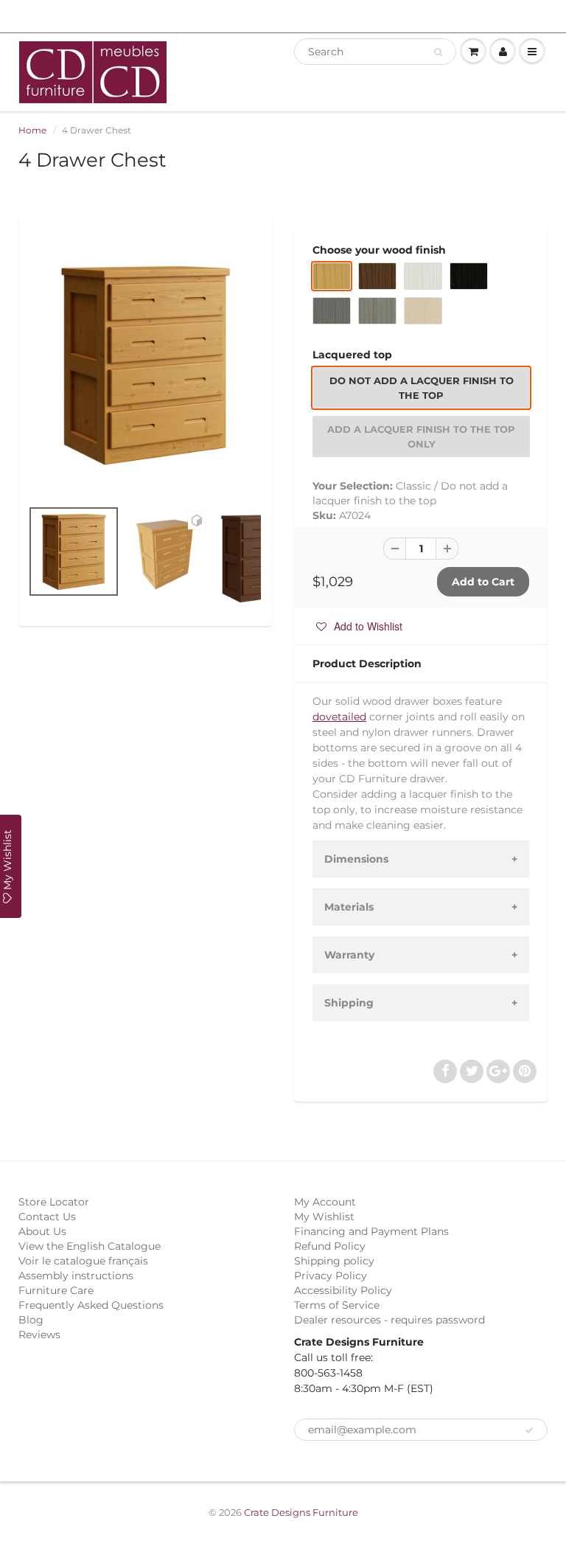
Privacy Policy (330, 1275)
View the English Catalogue (89, 1246)
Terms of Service (337, 1305)
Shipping (349, 1002)
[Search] (438, 52)
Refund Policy (330, 1246)
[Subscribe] (529, 1430)
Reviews (39, 1334)
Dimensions (356, 859)
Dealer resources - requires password (389, 1319)
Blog (30, 1319)
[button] (359, 626)
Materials (349, 907)
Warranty (349, 954)
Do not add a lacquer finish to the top (421, 388)
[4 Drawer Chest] (145, 364)
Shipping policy (334, 1260)
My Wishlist (324, 1216)
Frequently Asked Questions (91, 1305)
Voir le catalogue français (83, 1260)
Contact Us (47, 1216)
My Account (325, 1201)
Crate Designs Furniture (301, 1512)
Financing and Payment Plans (371, 1231)
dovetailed (339, 716)
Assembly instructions (75, 1275)
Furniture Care (56, 1290)
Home (32, 130)
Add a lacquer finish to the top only (421, 436)
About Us (42, 1231)
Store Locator (53, 1201)
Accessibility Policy (343, 1290)
